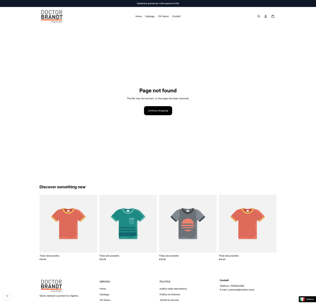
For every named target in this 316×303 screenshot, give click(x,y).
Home (103, 288)
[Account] (265, 16)
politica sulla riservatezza (173, 288)
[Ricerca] (258, 16)
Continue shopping (158, 110)
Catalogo (104, 294)
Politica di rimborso (170, 294)
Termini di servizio (169, 300)
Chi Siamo (105, 300)
